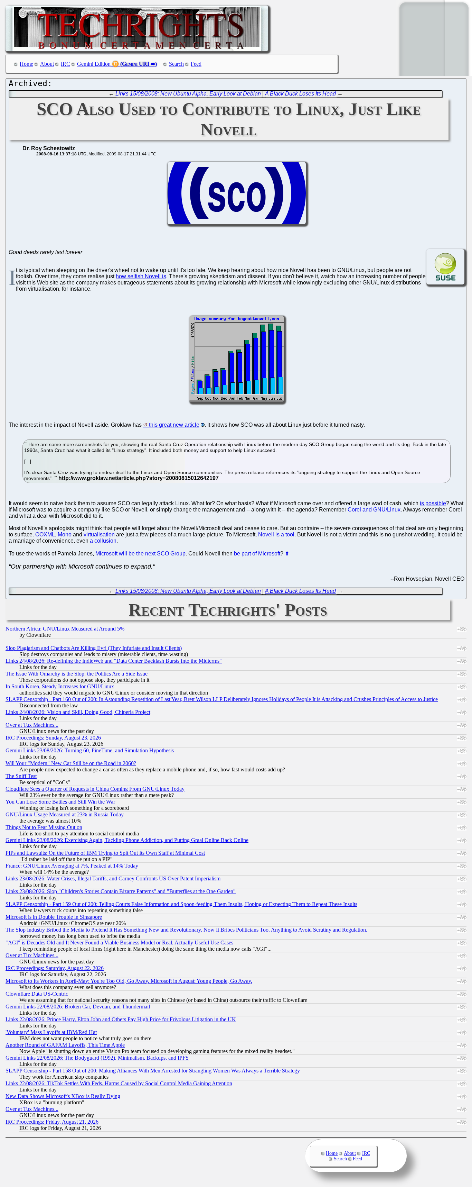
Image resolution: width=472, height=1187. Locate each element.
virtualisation (99, 534)
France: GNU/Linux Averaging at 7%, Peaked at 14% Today (72, 866)
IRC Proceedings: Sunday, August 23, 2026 (53, 738)
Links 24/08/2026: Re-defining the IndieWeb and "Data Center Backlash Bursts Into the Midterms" (114, 661)
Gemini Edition (94, 64)
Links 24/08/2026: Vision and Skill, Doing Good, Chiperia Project (78, 712)
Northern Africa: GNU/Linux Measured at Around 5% (65, 629)
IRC (65, 64)
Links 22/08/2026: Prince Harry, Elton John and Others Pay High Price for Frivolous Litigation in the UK (121, 1019)
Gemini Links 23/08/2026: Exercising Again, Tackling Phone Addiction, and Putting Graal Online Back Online (127, 840)
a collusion (103, 541)
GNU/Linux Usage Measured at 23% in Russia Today (65, 814)
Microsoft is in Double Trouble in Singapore (54, 917)
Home (26, 64)
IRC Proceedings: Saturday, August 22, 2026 (55, 968)
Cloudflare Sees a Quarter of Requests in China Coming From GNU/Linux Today (95, 789)
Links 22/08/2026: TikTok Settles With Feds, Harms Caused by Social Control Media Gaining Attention (119, 1083)
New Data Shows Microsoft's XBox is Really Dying (63, 1096)
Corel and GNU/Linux (374, 510)
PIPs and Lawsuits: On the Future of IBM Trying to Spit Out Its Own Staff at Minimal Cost (105, 853)
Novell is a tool (276, 534)
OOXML (45, 534)
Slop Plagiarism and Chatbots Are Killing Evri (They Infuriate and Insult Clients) (94, 648)
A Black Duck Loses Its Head (300, 94)
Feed (196, 64)
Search (176, 64)
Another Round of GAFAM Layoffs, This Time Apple (65, 1045)
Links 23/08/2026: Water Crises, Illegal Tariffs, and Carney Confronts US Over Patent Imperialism (113, 878)
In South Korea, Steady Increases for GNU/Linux (60, 686)
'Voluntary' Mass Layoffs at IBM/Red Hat (51, 1032)
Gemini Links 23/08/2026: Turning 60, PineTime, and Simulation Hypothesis (90, 750)
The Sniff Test (21, 776)
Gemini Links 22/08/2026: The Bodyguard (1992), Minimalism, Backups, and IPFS (97, 1058)
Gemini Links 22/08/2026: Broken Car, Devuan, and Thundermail (78, 1006)
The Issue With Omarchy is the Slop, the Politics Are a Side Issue (77, 674)
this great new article (174, 425)
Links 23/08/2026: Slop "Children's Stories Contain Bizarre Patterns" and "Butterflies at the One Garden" (121, 891)
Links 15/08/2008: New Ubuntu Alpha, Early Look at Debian (188, 94)
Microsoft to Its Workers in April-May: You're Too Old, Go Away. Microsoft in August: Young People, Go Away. (129, 981)
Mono (65, 534)
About (47, 64)
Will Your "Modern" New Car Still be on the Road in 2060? (71, 763)
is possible (433, 503)
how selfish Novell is (141, 276)
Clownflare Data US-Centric (37, 994)
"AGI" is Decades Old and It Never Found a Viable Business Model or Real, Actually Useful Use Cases (119, 942)
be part (242, 553)
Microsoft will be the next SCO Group (140, 553)
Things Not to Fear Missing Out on (44, 827)
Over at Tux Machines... (32, 725)
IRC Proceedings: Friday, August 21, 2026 (52, 1122)
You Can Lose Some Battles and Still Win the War (60, 802)
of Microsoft (266, 553)
